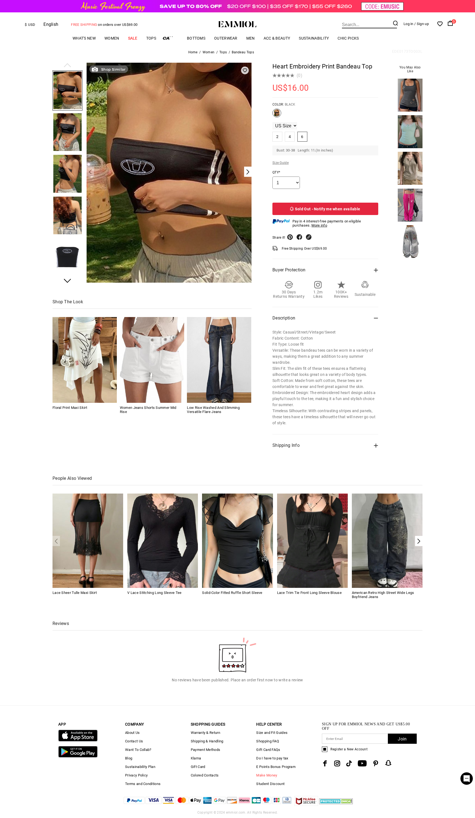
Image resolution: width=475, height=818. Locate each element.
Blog (128, 758)
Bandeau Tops (243, 52)
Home (193, 52)
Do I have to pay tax (272, 758)
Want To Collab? (138, 750)
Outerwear (226, 38)
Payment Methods (205, 750)
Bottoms (196, 38)
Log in (408, 24)
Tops (151, 38)
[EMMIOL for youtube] (362, 763)
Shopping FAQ (267, 741)
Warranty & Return (205, 733)
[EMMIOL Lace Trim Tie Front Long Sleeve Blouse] (312, 540)
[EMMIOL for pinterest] (376, 763)
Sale (132, 38)
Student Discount (270, 784)
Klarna (196, 758)
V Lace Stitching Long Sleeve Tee (154, 593)
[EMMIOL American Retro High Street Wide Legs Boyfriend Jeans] (387, 540)
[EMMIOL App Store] (78, 740)
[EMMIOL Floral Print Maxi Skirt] (85, 360)
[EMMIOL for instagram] (337, 763)
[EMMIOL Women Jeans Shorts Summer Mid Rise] (152, 360)
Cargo (172, 38)
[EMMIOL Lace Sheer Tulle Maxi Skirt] (88, 540)
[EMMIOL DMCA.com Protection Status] (336, 804)
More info (319, 225)
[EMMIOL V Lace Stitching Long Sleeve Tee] (162, 540)
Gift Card (198, 767)
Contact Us (134, 741)
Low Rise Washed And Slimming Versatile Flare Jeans (213, 410)
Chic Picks (348, 38)
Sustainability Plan (140, 767)
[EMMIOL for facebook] (325, 763)
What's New (84, 38)
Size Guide (280, 163)
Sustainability (314, 38)
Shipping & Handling (207, 741)
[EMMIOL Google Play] (78, 756)
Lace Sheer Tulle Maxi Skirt (75, 593)
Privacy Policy (136, 775)
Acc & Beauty (277, 38)
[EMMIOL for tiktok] (349, 763)
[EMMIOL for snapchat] (388, 763)
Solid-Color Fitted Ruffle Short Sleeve (232, 593)
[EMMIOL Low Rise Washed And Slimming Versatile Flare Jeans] (219, 360)
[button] (67, 65)
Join (402, 739)
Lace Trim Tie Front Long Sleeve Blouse (309, 593)
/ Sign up (421, 24)
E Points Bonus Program (276, 767)
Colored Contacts (205, 775)
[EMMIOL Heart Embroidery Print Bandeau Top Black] (276, 115)
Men (250, 38)
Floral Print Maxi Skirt (70, 408)
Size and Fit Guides (272, 733)
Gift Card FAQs (268, 750)
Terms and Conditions (143, 784)
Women (111, 38)
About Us (132, 733)
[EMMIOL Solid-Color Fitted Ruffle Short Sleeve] (237, 540)
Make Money (266, 775)
